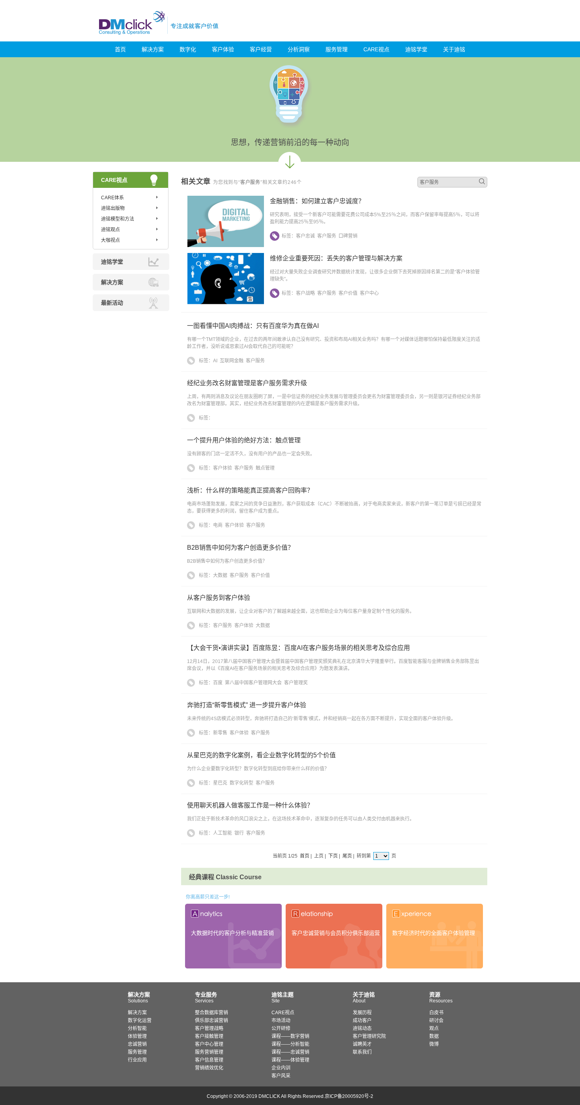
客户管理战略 (209, 1028)
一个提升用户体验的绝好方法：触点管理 (244, 440)
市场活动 (280, 1020)
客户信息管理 (209, 1060)
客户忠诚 (305, 236)
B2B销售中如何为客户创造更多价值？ (240, 547)
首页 (120, 49)
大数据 (220, 575)
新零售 (220, 733)
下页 (333, 856)
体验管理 (137, 1036)
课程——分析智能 (290, 1044)
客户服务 (326, 236)
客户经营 (261, 49)
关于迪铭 (454, 49)
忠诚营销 (137, 1044)
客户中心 (369, 293)
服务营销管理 (209, 1052)
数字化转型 (241, 783)
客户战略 (305, 293)
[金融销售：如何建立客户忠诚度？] (225, 245)
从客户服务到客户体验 (218, 597)
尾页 (347, 856)
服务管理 (337, 49)
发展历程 (362, 1012)
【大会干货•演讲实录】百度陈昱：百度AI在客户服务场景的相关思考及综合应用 (298, 647)
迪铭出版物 (113, 208)
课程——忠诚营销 (290, 1052)
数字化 (188, 49)
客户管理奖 (296, 682)
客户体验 (223, 49)
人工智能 (222, 833)
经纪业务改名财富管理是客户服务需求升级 (247, 383)
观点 (434, 1028)
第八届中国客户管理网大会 (253, 682)
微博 (434, 1044)
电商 (218, 525)
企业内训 (280, 1068)
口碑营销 (348, 236)
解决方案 (153, 49)
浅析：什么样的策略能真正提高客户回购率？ (250, 490)
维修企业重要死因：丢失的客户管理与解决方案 (336, 258)
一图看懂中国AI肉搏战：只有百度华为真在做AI (253, 325)
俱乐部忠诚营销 (211, 1020)
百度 (218, 682)
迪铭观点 (110, 229)
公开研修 (280, 1028)
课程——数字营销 (290, 1036)
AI (215, 360)
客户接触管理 (209, 1036)
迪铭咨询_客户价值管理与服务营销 (192, 22)
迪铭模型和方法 (117, 219)
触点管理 (265, 468)
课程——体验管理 (290, 1060)
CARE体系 (112, 197)
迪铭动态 (362, 1028)
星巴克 (220, 783)
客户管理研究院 (369, 1036)
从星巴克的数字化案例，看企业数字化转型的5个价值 (261, 755)
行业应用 (137, 1060)
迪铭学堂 (416, 49)
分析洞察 (299, 49)
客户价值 (348, 293)
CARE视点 (376, 49)
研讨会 (436, 1020)
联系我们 (362, 1052)
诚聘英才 (362, 1044)
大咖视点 (110, 240)
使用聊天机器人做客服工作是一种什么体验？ (250, 805)
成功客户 (362, 1020)
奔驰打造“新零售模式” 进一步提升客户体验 (246, 705)
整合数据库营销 (211, 1012)
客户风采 (280, 1076)
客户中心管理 (209, 1044)
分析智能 (137, 1028)
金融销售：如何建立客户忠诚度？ (317, 201)
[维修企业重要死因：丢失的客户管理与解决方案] (225, 302)
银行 (239, 833)
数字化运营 (140, 1020)
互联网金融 (231, 360)
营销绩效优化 (209, 1068)
